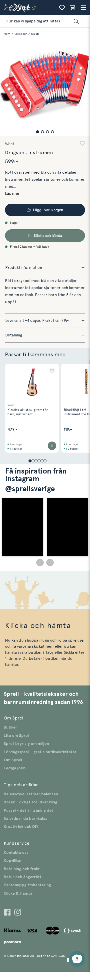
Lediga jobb (15, 768)
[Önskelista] (62, 7)
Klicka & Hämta (18, 893)
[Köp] (52, 446)
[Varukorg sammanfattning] (72, 7)
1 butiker (17, 448)
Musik (35, 33)
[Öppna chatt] (77, 959)
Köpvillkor (13, 861)
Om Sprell (13, 760)
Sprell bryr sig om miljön (26, 744)
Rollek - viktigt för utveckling (30, 802)
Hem (7, 33)
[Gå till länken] (7, 913)
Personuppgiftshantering (27, 885)
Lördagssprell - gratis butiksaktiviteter (40, 752)
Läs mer (12, 194)
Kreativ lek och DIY (21, 827)
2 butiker (73, 448)
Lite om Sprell (17, 736)
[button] (37, 131)
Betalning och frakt (22, 869)
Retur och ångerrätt (23, 877)
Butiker (10, 727)
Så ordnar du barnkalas (25, 819)
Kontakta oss (16, 853)
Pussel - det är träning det (28, 810)
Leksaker (20, 33)
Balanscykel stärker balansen (31, 794)
